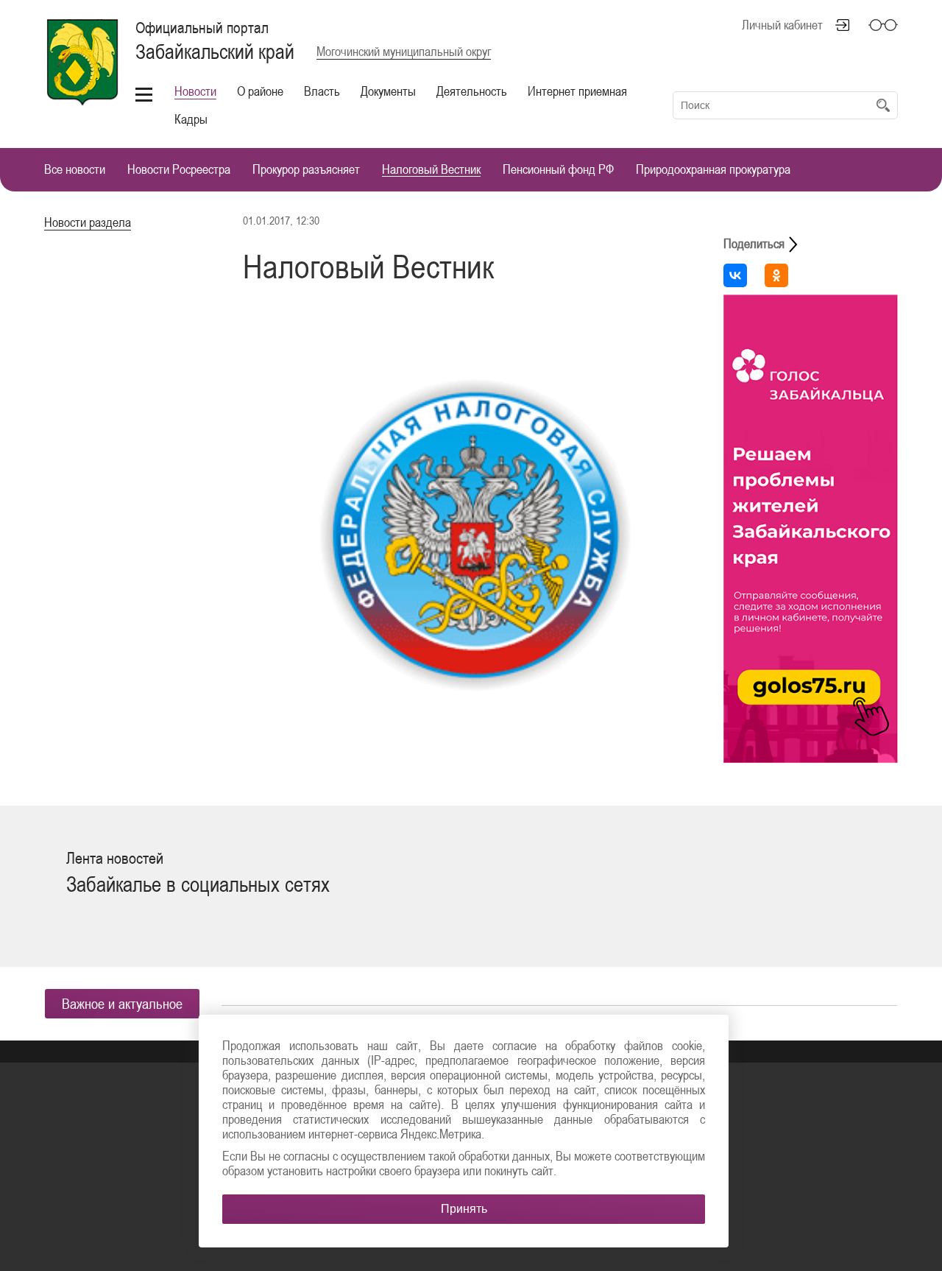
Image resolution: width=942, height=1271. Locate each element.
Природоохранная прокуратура (713, 170)
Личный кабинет (782, 25)
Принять (464, 1209)
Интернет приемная (577, 91)
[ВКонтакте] (735, 275)
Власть (322, 91)
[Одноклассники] (776, 275)
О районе (260, 91)
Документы (388, 91)
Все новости (74, 170)
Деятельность (471, 91)
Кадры (191, 119)
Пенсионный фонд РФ (558, 170)
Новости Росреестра (178, 170)
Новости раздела (87, 222)
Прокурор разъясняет (306, 170)
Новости (195, 91)
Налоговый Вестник (431, 170)
